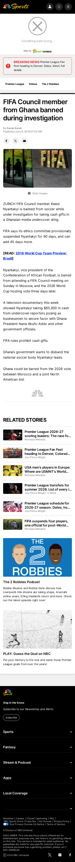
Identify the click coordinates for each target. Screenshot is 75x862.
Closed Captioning (37, 818)
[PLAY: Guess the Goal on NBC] (37, 629)
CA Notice (38, 824)
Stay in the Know (13, 702)
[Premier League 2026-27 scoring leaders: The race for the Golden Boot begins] (12, 435)
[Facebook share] (6, 141)
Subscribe (11, 717)
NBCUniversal (25, 830)
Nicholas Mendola (35, 439)
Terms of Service (56, 824)
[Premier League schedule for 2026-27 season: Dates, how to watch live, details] (12, 506)
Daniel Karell (14, 128)
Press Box (30, 821)
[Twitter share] (15, 141)
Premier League (14, 83)
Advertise (8, 818)
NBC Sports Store (13, 821)
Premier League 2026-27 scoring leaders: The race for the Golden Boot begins (47, 434)
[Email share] (24, 141)
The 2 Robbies (50, 83)
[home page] (16, 6)
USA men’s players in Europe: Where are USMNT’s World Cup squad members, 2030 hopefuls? (47, 469)
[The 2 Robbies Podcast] (37, 557)
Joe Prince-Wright (35, 457)
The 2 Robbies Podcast (21, 582)
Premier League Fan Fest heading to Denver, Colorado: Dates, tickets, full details (48, 451)
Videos (33, 83)
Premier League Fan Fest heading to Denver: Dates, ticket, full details (39, 66)
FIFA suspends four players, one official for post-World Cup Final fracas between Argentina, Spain (46, 523)
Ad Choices (45, 821)
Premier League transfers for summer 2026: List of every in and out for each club (48, 487)
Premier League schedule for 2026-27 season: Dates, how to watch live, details (47, 505)
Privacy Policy (61, 821)
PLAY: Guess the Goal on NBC (27, 654)
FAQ (52, 818)
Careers (20, 818)
